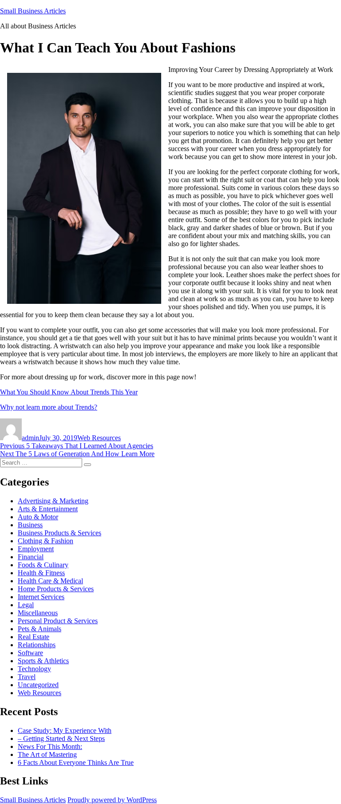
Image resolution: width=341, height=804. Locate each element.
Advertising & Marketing (53, 501)
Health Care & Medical (50, 581)
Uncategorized (38, 685)
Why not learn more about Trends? (48, 407)
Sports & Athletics (43, 661)
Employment (36, 549)
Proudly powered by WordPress (112, 800)
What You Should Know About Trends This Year (69, 392)
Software (30, 653)
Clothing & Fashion (45, 541)
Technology (34, 669)
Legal (26, 605)
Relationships (37, 645)
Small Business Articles (33, 11)
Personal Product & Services (58, 621)
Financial (31, 557)
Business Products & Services (59, 533)
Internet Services (41, 597)
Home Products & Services (56, 589)
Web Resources (99, 438)
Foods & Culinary (43, 565)
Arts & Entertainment (48, 509)
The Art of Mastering (47, 754)
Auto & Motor (38, 517)
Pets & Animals (39, 629)
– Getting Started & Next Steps (61, 738)
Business (30, 525)
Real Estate (33, 637)
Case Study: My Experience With (64, 730)
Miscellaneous (38, 613)
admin (30, 438)
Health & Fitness (41, 573)
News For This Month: (50, 746)
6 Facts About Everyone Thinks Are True (76, 762)
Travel (27, 677)
